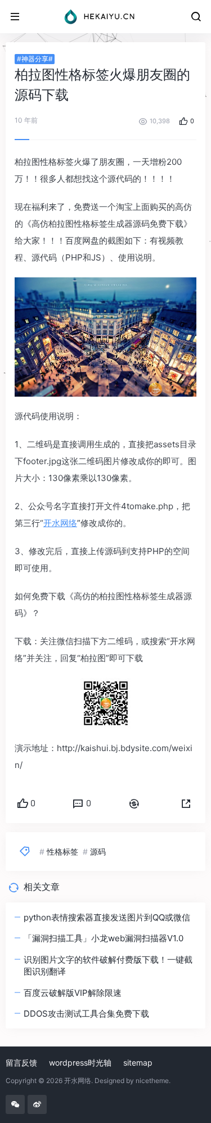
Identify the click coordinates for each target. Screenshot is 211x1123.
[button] (186, 804)
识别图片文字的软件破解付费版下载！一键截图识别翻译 (108, 965)
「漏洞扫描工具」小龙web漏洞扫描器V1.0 (103, 938)
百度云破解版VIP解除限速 (73, 992)
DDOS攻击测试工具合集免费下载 (86, 1013)
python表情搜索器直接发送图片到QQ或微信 (107, 917)
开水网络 (60, 523)
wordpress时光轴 (80, 1062)
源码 (98, 851)
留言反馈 (21, 1062)
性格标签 (62, 851)
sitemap (137, 1062)
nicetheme (152, 1080)
